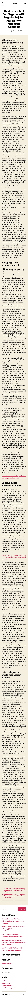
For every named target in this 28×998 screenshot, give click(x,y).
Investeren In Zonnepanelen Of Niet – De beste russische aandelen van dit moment (14, 557)
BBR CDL (14, 3)
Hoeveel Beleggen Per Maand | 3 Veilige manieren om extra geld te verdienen (13, 921)
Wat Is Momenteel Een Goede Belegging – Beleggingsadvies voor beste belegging (13, 942)
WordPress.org (7, 988)
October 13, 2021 (17, 31)
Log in (4, 981)
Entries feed (6, 983)
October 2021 (6, 964)
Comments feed (7, 985)
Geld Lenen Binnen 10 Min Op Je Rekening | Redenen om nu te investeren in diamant (12, 929)
